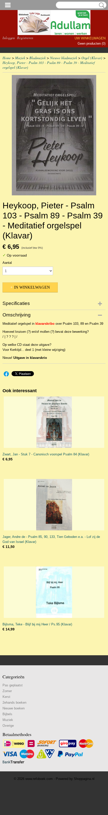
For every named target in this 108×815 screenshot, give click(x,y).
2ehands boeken (14, 702)
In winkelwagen (32, 287)
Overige (8, 725)
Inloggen (9, 37)
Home (7, 57)
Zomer (7, 691)
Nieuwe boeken (14, 708)
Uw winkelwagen (90, 38)
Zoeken (100, 5)
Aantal (7, 263)
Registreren (25, 37)
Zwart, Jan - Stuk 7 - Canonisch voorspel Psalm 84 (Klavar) (46, 454)
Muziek (20, 57)
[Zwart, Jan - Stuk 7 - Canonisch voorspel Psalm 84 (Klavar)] (54, 422)
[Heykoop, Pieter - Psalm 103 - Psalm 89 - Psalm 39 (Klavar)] (54, 135)
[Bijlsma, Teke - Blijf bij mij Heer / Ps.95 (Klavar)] (54, 592)
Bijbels (7, 714)
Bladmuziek (37, 57)
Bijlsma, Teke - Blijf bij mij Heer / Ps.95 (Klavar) (37, 624)
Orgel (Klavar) (91, 57)
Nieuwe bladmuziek (63, 57)
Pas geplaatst (13, 685)
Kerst (6, 697)
